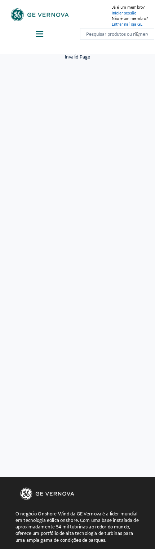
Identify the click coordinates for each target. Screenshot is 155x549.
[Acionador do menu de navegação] (39, 34)
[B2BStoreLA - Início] (40, 14)
